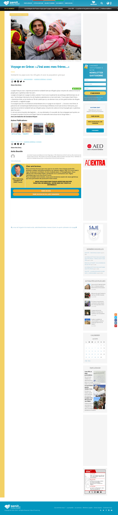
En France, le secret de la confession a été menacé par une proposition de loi (97, 303)
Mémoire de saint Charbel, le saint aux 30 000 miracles (98, 294)
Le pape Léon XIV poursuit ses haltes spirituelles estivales (89, 401)
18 (86, 354)
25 (86, 357)
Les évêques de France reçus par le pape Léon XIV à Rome (20, 8)
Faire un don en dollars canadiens (46, 194)
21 (95, 354)
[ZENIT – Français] (13, 3)
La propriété (70, 507)
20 (92, 354)
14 (95, 351)
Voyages (25, 14)
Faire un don (68, 3)
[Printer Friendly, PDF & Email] (76, 89)
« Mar (86, 361)
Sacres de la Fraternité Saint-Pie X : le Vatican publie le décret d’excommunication (98, 286)
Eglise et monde (49, 3)
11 (86, 351)
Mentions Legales (88, 507)
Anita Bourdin (28, 79)
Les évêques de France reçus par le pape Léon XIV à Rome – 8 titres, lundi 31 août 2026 (95, 258)
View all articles (16, 161)
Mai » (89, 361)
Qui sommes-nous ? (60, 507)
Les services (78, 507)
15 (98, 351)
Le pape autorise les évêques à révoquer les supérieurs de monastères (98, 312)
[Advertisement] (46, 212)
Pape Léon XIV (28, 3)
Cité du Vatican (38, 3)
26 (89, 357)
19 (89, 354)
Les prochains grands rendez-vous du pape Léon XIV (89, 389)
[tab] (90, 471)
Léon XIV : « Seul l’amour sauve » (93, 252)
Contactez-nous (107, 507)
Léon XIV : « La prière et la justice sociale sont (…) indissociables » (67, 8)
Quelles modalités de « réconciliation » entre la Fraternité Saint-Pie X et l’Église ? (97, 322)
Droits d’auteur (98, 507)
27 (92, 357)
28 (95, 357)
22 (98, 354)
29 (98, 357)
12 (89, 351)
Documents (59, 3)
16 (101, 351)
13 (92, 351)
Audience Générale (16, 14)
